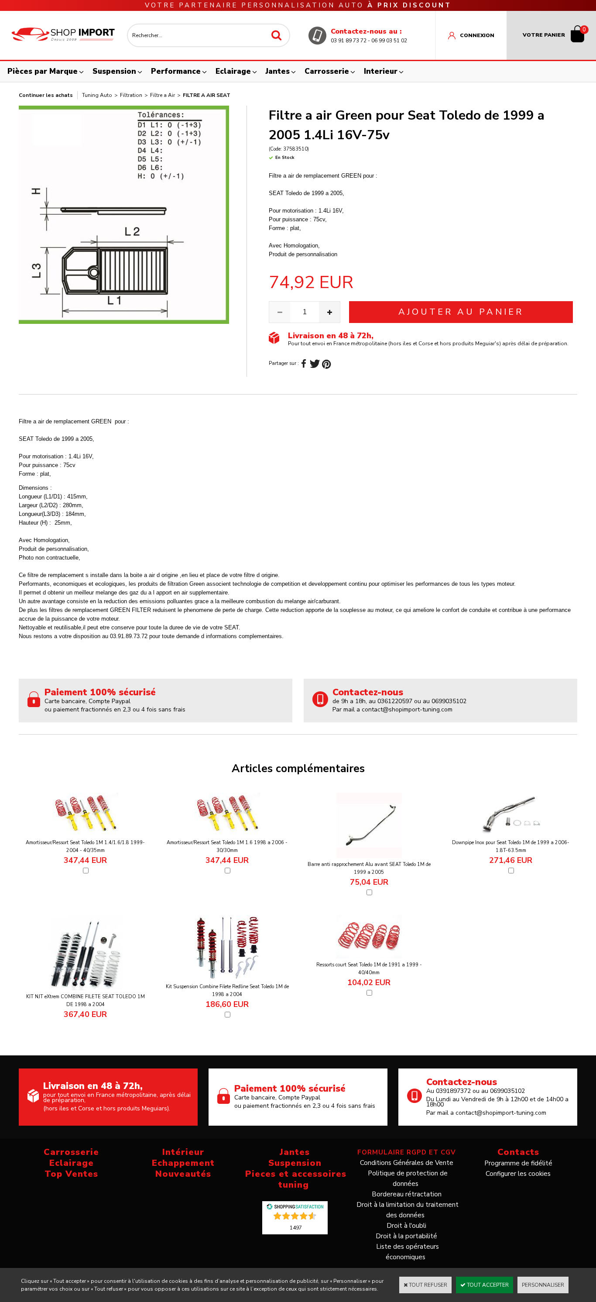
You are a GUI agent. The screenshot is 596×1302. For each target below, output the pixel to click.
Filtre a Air (162, 95)
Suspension (114, 71)
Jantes (278, 71)
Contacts (518, 1152)
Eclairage (233, 71)
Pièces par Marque (42, 71)
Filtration (131, 95)
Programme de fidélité (518, 1163)
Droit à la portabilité (406, 1236)
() (295, 1227)
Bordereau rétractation (407, 1194)
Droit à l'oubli (406, 1225)
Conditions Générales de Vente (406, 1162)
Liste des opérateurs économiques (407, 1251)
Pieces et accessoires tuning (295, 1179)
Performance (176, 71)
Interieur (380, 71)
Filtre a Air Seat (206, 95)
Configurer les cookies (518, 1173)
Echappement (183, 1163)
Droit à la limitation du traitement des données (407, 1210)
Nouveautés (183, 1174)
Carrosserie (327, 71)
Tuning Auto (97, 95)
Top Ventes (71, 1174)
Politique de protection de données (408, 1178)
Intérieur (183, 1152)
